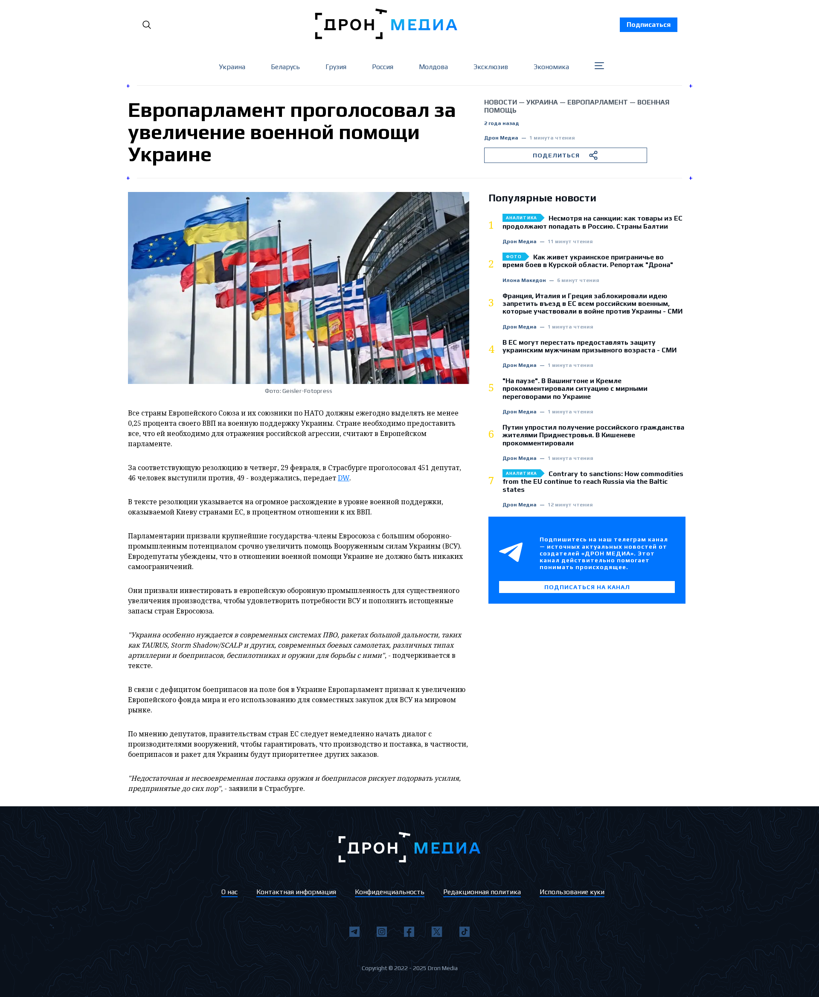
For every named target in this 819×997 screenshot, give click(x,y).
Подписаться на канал (587, 587)
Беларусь (285, 67)
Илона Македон (524, 280)
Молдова (433, 67)
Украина (232, 67)
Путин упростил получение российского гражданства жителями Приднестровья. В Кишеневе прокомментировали (593, 435)
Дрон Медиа (501, 138)
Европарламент (597, 102)
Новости (500, 102)
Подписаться (649, 24)
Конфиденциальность (389, 892)
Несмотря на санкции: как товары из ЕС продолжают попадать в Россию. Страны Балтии (592, 222)
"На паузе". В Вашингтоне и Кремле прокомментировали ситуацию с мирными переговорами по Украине (575, 389)
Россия (382, 67)
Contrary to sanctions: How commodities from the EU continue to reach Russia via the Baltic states (592, 482)
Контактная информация (296, 892)
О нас (229, 892)
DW (343, 478)
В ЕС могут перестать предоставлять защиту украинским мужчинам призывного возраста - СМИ (589, 346)
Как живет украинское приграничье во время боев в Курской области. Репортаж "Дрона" (587, 261)
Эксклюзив (490, 67)
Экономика (551, 67)
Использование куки (572, 892)
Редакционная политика (482, 892)
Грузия (335, 67)
